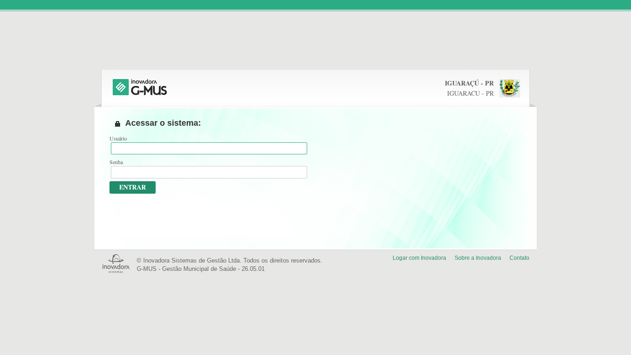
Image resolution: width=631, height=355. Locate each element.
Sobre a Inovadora (478, 258)
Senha (116, 161)
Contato (519, 258)
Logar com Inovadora (419, 258)
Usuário (118, 138)
